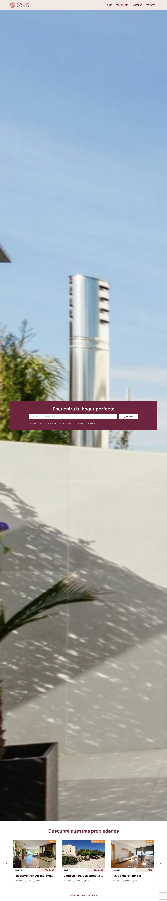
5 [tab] (38, 866)
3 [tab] (34, 866)
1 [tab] (30, 866)
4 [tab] (36, 866)
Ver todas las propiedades (83, 895)
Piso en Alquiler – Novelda (127, 876)
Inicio (109, 5)
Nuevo (51, 841)
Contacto (150, 5)
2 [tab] (32, 866)
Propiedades (122, 5)
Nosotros (137, 5)
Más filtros (91, 424)
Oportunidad (97, 841)
